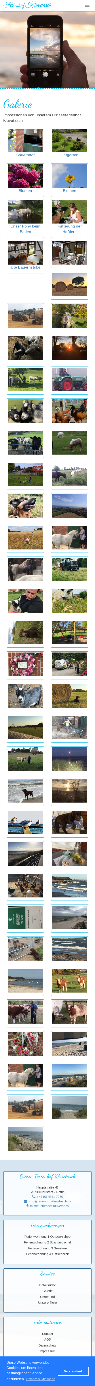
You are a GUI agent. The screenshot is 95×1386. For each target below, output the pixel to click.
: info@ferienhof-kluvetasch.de (49, 1201)
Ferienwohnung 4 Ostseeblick (47, 1254)
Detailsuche (47, 1285)
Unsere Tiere (47, 1302)
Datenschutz (48, 1345)
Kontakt (47, 1333)
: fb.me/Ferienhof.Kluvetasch (48, 1206)
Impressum (47, 1351)
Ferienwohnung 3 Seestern (47, 1248)
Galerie (47, 1291)
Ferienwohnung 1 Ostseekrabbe (47, 1236)
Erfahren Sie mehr (40, 1379)
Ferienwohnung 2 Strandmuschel (47, 1242)
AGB (47, 1339)
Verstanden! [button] (73, 1371)
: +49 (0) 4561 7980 (49, 1196)
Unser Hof (47, 1297)
